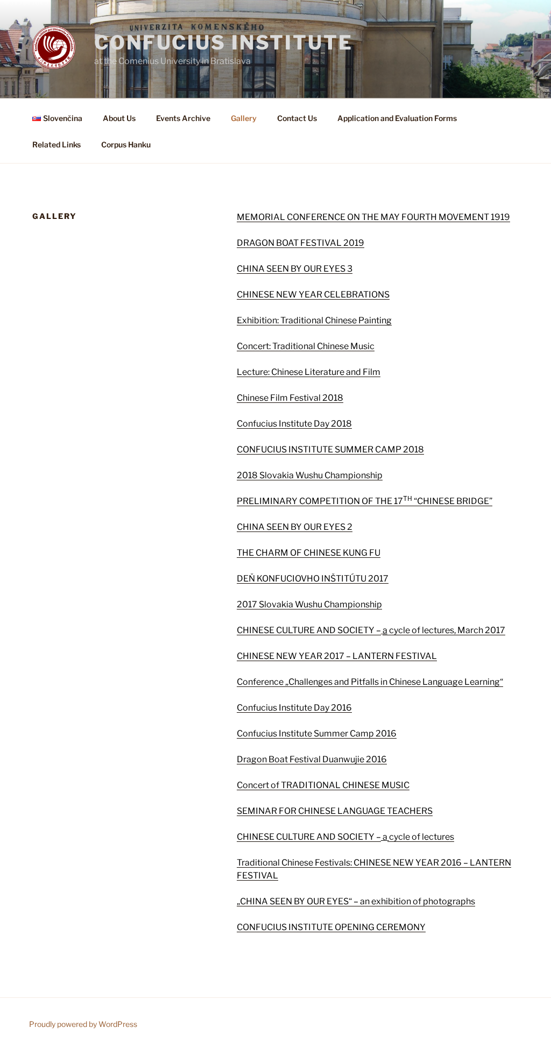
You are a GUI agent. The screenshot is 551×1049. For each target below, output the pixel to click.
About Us (119, 118)
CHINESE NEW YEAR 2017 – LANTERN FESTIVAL (337, 656)
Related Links (56, 144)
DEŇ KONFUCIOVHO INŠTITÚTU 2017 (312, 578)
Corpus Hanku (126, 144)
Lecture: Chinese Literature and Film (308, 372)
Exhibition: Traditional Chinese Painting (314, 320)
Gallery (244, 118)
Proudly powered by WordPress (83, 1024)
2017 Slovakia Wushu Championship (309, 604)
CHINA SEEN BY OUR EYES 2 (294, 527)
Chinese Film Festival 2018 (290, 398)
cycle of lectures (421, 837)
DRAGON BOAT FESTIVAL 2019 (300, 243)
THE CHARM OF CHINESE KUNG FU (308, 553)
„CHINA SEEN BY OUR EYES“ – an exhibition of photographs (356, 901)
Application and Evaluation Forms (397, 118)
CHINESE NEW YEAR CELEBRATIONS (313, 294)
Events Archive (183, 118)
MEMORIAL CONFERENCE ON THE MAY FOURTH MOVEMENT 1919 (373, 217)
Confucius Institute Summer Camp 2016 (317, 733)
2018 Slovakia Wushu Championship (310, 475)
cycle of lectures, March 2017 (444, 630)
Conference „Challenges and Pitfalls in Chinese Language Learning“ (370, 682)
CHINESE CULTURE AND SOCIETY (306, 630)
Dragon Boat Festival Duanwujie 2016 (312, 759)
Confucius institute (223, 42)
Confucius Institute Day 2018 (294, 424)
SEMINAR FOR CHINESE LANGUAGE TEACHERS (335, 811)
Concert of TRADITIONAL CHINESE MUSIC (323, 785)
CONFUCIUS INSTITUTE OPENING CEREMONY (331, 927)
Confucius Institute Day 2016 (294, 708)
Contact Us (297, 118)
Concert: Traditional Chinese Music (306, 346)
